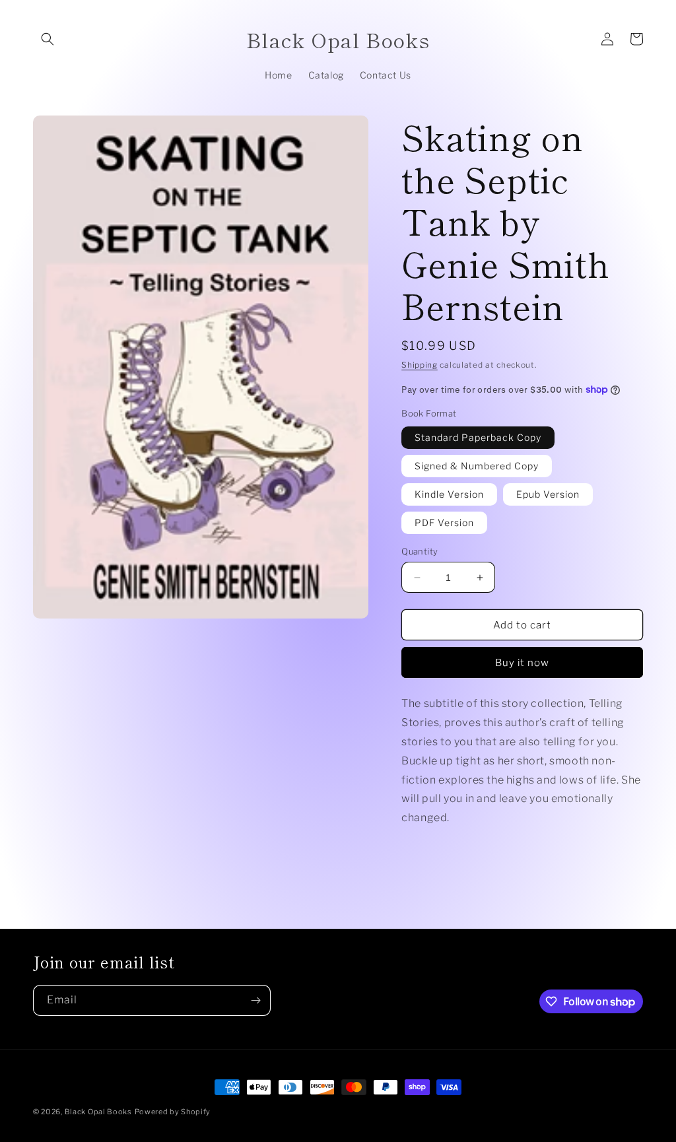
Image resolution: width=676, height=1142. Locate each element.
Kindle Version (449, 494)
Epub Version (548, 494)
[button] (47, 38)
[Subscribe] (255, 1000)
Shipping (419, 365)
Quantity (419, 551)
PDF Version (444, 522)
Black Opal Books (98, 1111)
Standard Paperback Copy (478, 437)
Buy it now (522, 663)
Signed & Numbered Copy (477, 465)
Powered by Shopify (173, 1111)
